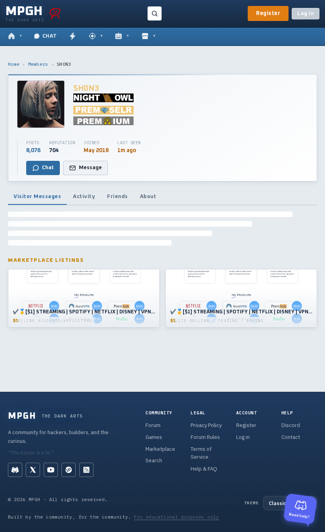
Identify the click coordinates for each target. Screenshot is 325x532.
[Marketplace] (148, 36)
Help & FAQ (204, 468)
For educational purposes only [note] (176, 517)
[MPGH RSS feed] (86, 470)
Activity (84, 196)
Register (268, 13)
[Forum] (14, 36)
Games (153, 437)
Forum (153, 425)
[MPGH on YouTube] (51, 470)
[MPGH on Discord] (15, 470)
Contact (290, 437)
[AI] (121, 36)
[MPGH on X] (33, 470)
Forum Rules (205, 437)
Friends (117, 196)
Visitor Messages (37, 196)
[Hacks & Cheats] (95, 36)
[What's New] (72, 36)
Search (153, 460)
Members (38, 64)
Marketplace (160, 449)
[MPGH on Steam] (68, 470)
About (148, 196)
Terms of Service (201, 453)
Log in (305, 13)
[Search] (154, 13)
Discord (290, 425)
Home (13, 64)
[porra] (55, 13)
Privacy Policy (206, 425)
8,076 (33, 150)
